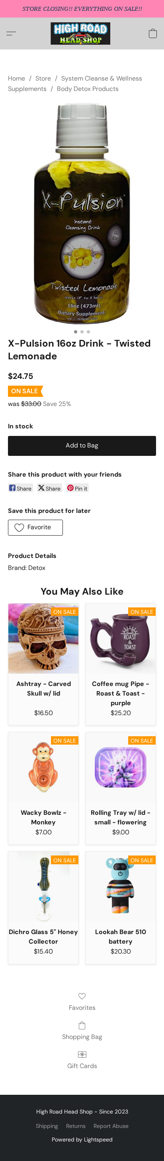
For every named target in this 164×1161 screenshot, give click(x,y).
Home (16, 78)
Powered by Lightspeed (82, 1139)
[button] (82, 33)
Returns (76, 1125)
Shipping (47, 1125)
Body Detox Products (88, 89)
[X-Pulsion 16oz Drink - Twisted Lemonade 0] (82, 213)
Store (43, 78)
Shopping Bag (82, 1037)
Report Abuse (111, 1125)
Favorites (82, 1007)
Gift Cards (82, 1066)
